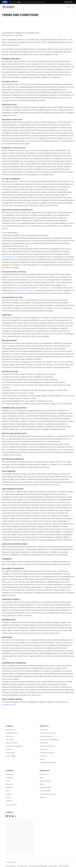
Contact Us (9, 749)
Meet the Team (10, 729)
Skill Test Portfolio (45, 787)
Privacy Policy (52, 866)
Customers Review (11, 743)
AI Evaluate (43, 756)
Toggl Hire (9, 800)
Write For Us (43, 797)
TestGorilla (9, 787)
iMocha (8, 797)
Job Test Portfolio (45, 790)
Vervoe (8, 781)
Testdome (9, 794)
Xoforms (42, 759)
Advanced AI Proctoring (47, 746)
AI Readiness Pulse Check (48, 762)
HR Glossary (43, 774)
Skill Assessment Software (48, 733)
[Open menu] (72, 7)
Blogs (41, 777)
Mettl (7, 790)
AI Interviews (44, 729)
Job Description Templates (48, 794)
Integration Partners (12, 733)
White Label (43, 749)
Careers (10, 756)
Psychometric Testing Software (49, 739)
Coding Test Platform (46, 736)
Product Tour (10, 736)
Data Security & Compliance (14, 746)
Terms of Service (63, 866)
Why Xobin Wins (11, 805)
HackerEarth (9, 774)
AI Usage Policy (22, 866)
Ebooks (42, 784)
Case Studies (10, 739)
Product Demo (10, 752)
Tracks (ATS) (44, 743)
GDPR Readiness (11, 866)
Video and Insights (45, 781)
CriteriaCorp (9, 784)
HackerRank (9, 777)
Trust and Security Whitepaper (37, 866)
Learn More (68, 2)
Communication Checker (47, 752)
